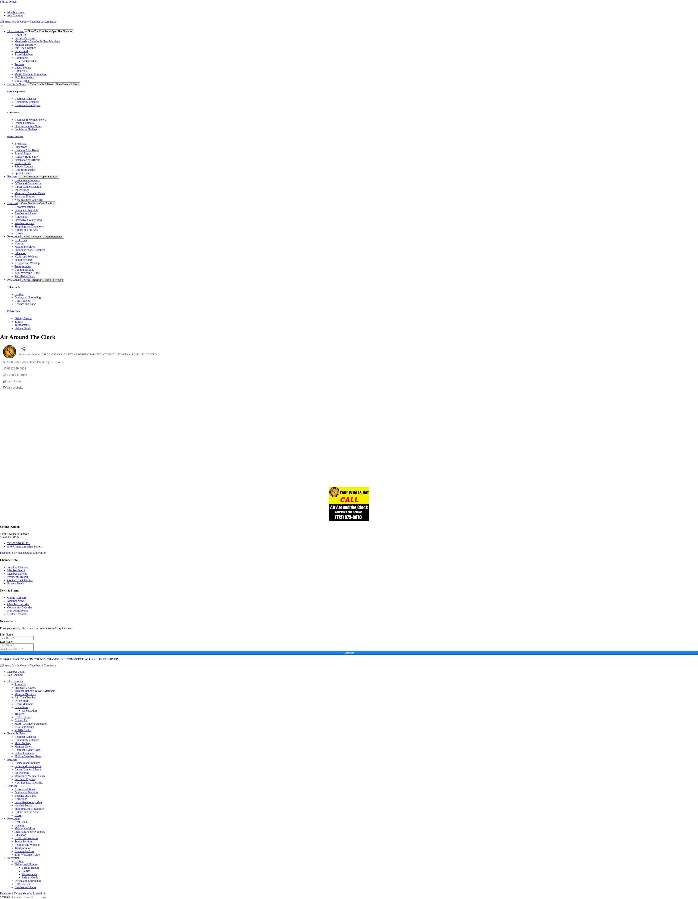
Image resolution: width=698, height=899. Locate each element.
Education (20, 253)
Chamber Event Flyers (27, 749)
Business (12, 759)
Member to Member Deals (30, 193)
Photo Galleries (15, 136)
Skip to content (8, 1)
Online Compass (24, 753)
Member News (23, 746)
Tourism (12, 785)
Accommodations (25, 206)
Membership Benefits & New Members (37, 41)
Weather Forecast (24, 223)
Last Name (6, 641)
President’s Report (25, 38)
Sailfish (26, 870)
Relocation (13, 818)
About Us (20, 34)
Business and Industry (27, 180)
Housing (19, 243)
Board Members (24, 54)
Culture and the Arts (26, 229)
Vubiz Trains (22, 80)
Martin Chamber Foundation (31, 74)
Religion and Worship (27, 263)
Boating (19, 861)
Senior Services (23, 259)
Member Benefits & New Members (35, 690)
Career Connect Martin (28, 186)
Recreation (13, 857)
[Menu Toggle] (1, 25)
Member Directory (25, 44)
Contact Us (21, 70)
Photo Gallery (23, 743)
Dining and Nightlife (26, 210)
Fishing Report (30, 867)
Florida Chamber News (28, 756)
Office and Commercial (28, 183)
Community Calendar (27, 740)
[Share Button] (23, 349)
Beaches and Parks (25, 213)
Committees (21, 57)
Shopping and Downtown (29, 226)
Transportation (23, 266)
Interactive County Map (28, 219)
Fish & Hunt (13, 311)
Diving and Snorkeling (28, 880)
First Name (6, 634)
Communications (24, 269)
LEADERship (23, 67)
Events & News (16, 733)
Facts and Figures (25, 196)
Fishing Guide (30, 877)
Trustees (19, 64)
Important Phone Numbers (30, 249)
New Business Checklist (29, 199)
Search (4, 896)
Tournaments (29, 874)
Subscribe (349, 653)
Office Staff (21, 51)
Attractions (21, 216)
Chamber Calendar (25, 736)
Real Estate (21, 240)
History (19, 233)
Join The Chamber (25, 47)
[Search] (44, 897)
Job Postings (22, 189)
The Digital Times (25, 276)
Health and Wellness (26, 256)
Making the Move (25, 246)
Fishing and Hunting (26, 864)
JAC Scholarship (24, 77)
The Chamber (15, 681)
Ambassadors (29, 61)
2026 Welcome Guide (27, 272)
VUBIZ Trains (23, 730)
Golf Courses (22, 884)
